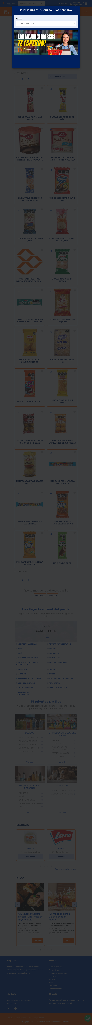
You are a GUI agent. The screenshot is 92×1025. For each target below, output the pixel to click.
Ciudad (19, 19)
